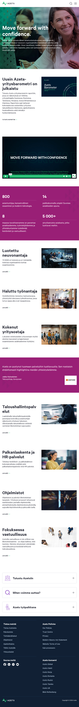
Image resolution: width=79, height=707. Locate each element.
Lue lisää (5, 272)
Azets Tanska (48, 684)
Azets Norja (47, 672)
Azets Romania (48, 676)
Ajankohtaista (8, 644)
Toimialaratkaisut (10, 636)
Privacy (45, 636)
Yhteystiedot (8, 652)
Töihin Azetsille (9, 648)
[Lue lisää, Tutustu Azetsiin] (73, 578)
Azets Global (48, 664)
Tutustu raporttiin (8, 119)
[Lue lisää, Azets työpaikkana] (73, 607)
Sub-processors (49, 648)
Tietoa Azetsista (9, 628)
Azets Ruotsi (48, 680)
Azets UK (46, 688)
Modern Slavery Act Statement (55, 640)
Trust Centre (48, 632)
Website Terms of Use (51, 644)
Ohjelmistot (7, 640)
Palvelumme (8, 632)
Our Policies (47, 628)
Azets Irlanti (47, 668)
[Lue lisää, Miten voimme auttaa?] (73, 592)
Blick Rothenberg (49, 692)
